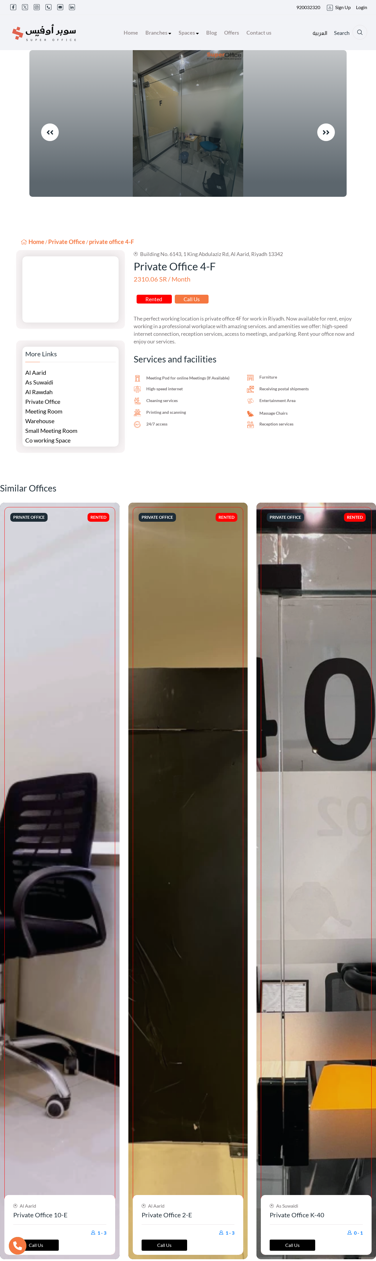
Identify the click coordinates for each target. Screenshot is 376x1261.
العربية (320, 33)
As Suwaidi (39, 382)
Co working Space (47, 440)
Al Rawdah (39, 391)
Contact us (258, 32)
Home (131, 32)
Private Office (66, 241)
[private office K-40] (316, 881)
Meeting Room (43, 411)
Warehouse (39, 420)
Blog (211, 32)
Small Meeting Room (51, 430)
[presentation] (50, 132)
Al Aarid (35, 372)
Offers (231, 32)
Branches (156, 32)
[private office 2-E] (188, 881)
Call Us (192, 299)
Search (342, 33)
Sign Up (343, 7)
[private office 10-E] (60, 881)
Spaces (187, 32)
